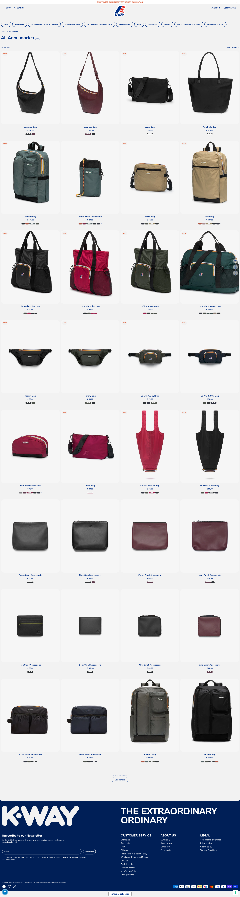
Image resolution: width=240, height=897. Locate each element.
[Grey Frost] (20, 493)
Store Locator (166, 843)
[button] (233, 47)
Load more (120, 779)
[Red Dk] (84, 224)
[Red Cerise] (29, 313)
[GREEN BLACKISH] (37, 224)
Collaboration (166, 850)
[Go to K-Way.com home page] (120, 10)
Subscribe (89, 851)
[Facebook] (4, 887)
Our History (165, 840)
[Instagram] (9, 887)
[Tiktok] (15, 887)
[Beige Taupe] (215, 313)
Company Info (62, 882)
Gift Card (124, 861)
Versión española (128, 871)
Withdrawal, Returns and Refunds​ (135, 857)
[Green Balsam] (32, 224)
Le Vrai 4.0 (165, 847)
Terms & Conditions (208, 850)
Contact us (125, 840)
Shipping (124, 850)
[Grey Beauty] (150, 134)
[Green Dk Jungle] (209, 313)
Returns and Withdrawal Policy (134, 854)
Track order (125, 843)
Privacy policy (206, 843)
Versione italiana (128, 868)
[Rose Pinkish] (204, 224)
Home (3, 32)
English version (127, 864)
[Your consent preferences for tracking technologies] (235, 892)
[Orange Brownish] (27, 224)
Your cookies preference (210, 840)
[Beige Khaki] (152, 224)
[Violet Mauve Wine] (34, 134)
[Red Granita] (90, 493)
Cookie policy (206, 847)
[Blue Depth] (98, 224)
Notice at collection (120, 894)
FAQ (123, 847)
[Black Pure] (28, 134)
